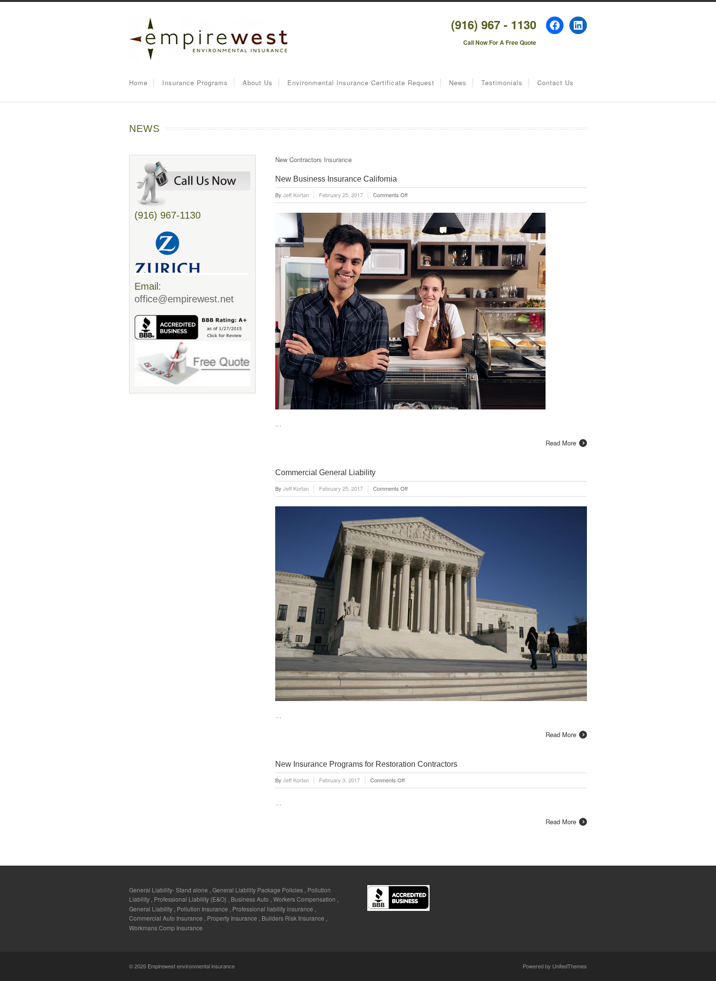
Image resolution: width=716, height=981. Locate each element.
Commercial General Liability (325, 472)
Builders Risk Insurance (293, 918)
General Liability (150, 909)
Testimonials (502, 82)
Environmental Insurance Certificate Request (360, 82)
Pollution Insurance (202, 909)
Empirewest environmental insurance (191, 966)
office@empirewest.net (184, 299)
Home (138, 82)
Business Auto (250, 899)
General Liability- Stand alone (168, 890)
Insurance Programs (195, 82)
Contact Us (555, 82)
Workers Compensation (304, 899)
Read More (561, 442)
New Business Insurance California (336, 179)
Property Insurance (232, 918)
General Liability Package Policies (257, 890)
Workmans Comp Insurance (166, 928)
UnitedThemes (569, 966)
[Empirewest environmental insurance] (208, 58)
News (458, 82)
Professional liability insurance (272, 909)
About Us (258, 82)
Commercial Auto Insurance (166, 918)
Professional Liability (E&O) (190, 899)
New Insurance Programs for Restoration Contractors (366, 764)
